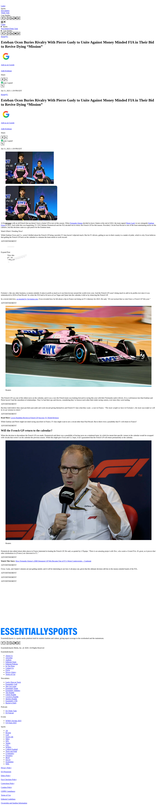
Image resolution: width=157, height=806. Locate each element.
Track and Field (11, 751)
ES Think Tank (11, 711)
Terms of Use (10, 674)
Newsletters (5, 11)
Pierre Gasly (130, 223)
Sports (5, 27)
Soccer (8, 760)
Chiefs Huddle (11, 695)
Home (3, 37)
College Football (12, 749)
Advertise (9, 658)
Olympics (9, 756)
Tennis (8, 743)
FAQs (8, 670)
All (7, 731)
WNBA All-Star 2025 (13, 721)
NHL (7, 764)
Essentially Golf (11, 684)
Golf (7, 735)
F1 (7, 37)
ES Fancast (10, 713)
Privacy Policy (11, 672)
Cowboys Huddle (12, 697)
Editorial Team (11, 662)
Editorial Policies (12, 664)
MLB (8, 758)
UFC (7, 745)
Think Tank (5, 13)
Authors (8, 660)
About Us (9, 656)
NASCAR (9, 737)
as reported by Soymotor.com (27, 299)
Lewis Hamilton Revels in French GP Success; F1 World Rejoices (35, 418)
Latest (3, 6)
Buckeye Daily (11, 703)
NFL (7, 741)
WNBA (8, 747)
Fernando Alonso (76, 223)
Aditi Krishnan (6, 71)
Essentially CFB (11, 701)
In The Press (10, 666)
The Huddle (10, 693)
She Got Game (11, 686)
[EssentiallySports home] (39, 634)
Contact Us (10, 668)
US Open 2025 (11, 723)
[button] (7, 228)
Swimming (9, 762)
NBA (8, 739)
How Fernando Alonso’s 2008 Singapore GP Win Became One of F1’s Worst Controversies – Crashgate (53, 561)
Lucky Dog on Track (13, 682)
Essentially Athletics (13, 691)
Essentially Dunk (12, 688)
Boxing (8, 733)
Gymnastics (10, 753)
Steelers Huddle (11, 699)
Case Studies (7, 31)
